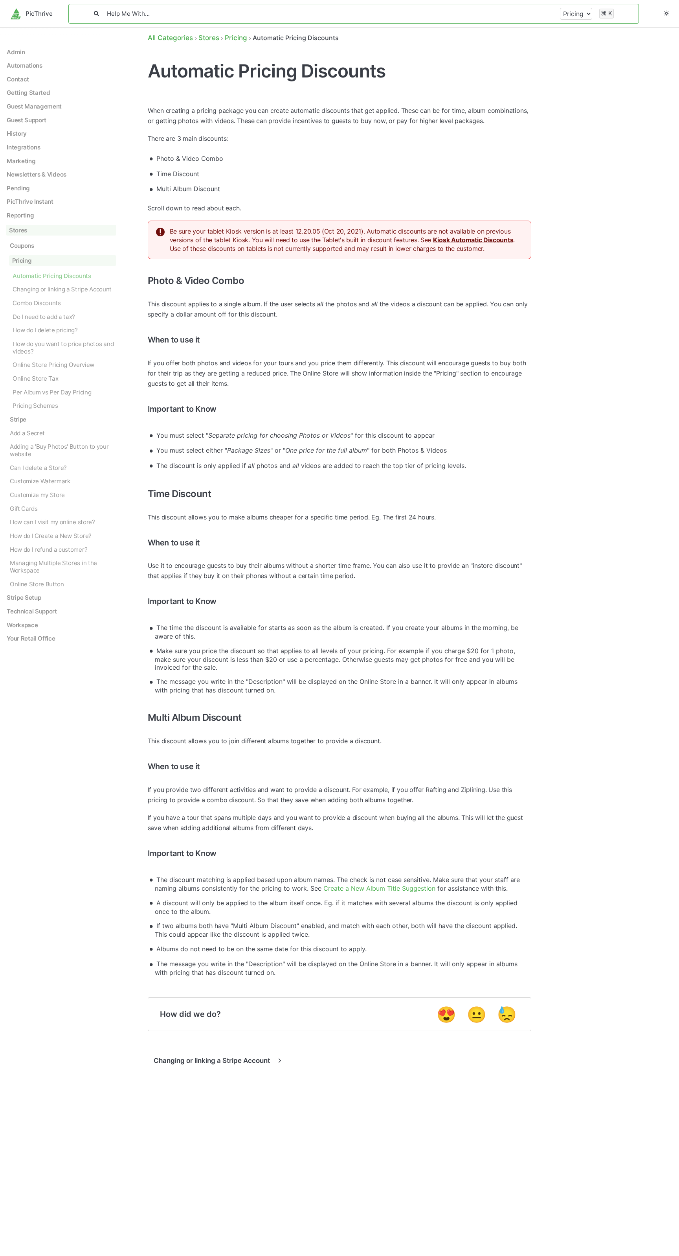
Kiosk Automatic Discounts (473, 240)
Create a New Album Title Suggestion (379, 888)
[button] (666, 13)
